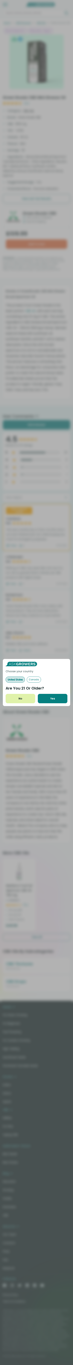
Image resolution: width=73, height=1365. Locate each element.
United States (15, 679)
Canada (34, 679)
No (20, 698)
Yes (52, 698)
